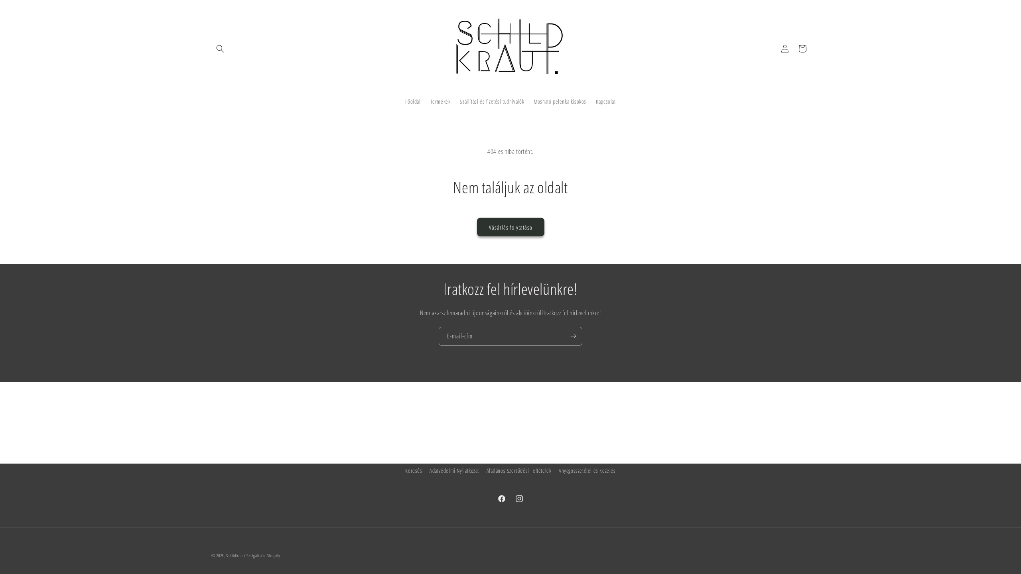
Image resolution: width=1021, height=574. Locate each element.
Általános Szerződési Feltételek (519, 470)
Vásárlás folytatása (510, 227)
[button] (220, 48)
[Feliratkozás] (573, 336)
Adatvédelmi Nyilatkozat (454, 470)
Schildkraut (236, 555)
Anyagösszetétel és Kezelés (587, 470)
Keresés (413, 470)
